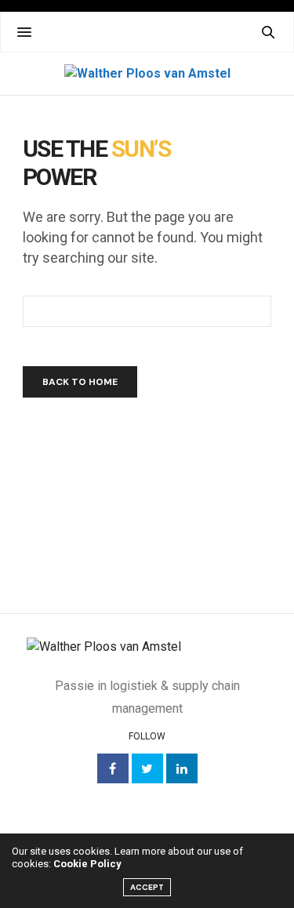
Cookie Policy (87, 864)
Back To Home (80, 382)
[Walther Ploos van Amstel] (147, 73)
